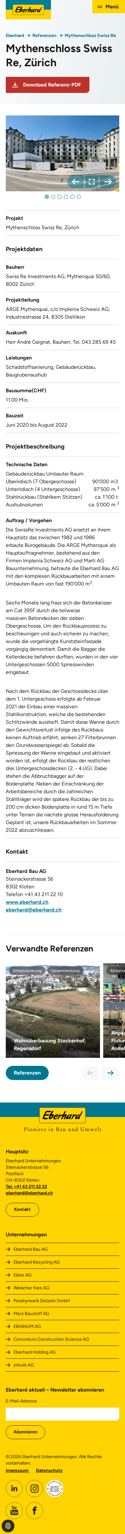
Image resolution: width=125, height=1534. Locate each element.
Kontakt (22, 1209)
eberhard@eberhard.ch (34, 910)
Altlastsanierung (27, 970)
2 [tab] (53, 197)
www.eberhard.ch (27, 902)
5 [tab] (72, 197)
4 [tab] (66, 197)
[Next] (108, 181)
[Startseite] (28, 9)
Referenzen (44, 35)
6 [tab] (79, 197)
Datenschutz (49, 1470)
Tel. (9, 1186)
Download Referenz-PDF (52, 85)
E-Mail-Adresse (21, 1401)
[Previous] (75, 181)
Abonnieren (25, 1432)
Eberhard (15, 35)
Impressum (17, 1470)
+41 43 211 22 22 (30, 1186)
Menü (112, 7)
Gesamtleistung (65, 970)
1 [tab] (47, 197)
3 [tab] (59, 197)
